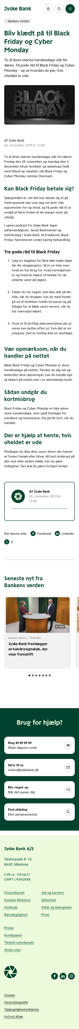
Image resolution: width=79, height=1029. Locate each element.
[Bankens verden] (6, 21)
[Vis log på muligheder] (48, 8)
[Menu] (70, 8)
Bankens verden (18, 21)
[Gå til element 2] (33, 675)
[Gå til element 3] (36, 675)
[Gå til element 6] (46, 675)
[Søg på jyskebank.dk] (59, 8)
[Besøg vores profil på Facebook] (54, 976)
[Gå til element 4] (39, 675)
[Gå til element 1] (29, 675)
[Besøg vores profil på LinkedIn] (63, 976)
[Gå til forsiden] (17, 9)
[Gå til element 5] (43, 675)
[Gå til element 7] (50, 675)
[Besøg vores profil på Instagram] (71, 976)
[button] (48, 8)
